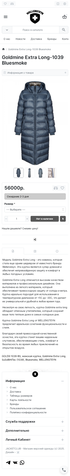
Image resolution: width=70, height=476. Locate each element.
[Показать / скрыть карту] (35, 374)
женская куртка (31, 356)
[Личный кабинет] (64, 3)
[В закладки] (62, 188)
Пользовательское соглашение (28, 408)
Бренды (52, 38)
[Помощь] (58, 3)
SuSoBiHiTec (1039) (13, 359)
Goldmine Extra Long (53, 356)
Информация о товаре (20, 72)
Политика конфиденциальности (28, 412)
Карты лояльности (20, 399)
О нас (7, 38)
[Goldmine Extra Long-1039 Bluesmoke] (35, 123)
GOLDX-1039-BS (11, 356)
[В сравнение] (55, 188)
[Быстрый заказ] (63, 219)
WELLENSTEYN (47, 359)
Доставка (36, 38)
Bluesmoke (31, 359)
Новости (20, 38)
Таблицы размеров (21, 395)
